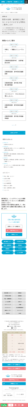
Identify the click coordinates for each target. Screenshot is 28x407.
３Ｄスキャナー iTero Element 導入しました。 (14, 95)
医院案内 (7, 248)
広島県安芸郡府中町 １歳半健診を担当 (14, 61)
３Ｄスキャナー (8, 307)
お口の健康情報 (7, 183)
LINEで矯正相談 (5, 405)
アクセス (20, 248)
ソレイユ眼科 (20, 394)
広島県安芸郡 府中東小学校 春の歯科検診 (14, 84)
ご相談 (20, 304)
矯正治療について (7, 241)
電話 (4, 1)
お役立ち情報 (7, 178)
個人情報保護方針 (19, 307)
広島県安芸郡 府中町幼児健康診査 (14, 72)
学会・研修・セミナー (9, 176)
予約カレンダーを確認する (14, 368)
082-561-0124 (16, 324)
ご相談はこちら (14, 234)
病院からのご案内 (13, 44)
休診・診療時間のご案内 (9, 187)
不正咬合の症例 (20, 241)
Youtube (15, 327)
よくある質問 (20, 252)
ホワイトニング (8, 304)
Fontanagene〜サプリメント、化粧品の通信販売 (14, 388)
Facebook (11, 326)
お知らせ (7, 252)
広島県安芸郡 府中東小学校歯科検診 (14, 117)
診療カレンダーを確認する (14, 226)
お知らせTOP (14, 132)
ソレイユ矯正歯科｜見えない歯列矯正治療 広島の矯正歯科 (14, 8)
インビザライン (7, 180)
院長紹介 (20, 245)
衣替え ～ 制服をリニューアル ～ (14, 50)
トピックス (6, 190)
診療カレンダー (19, 1)
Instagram (18, 326)
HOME (20, 313)
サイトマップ (19, 310)
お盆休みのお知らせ (8, 144)
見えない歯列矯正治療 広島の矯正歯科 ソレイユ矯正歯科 (14, 375)
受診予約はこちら (14, 230)
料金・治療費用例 (7, 245)
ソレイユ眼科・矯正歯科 (8, 394)
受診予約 (10, 1)
